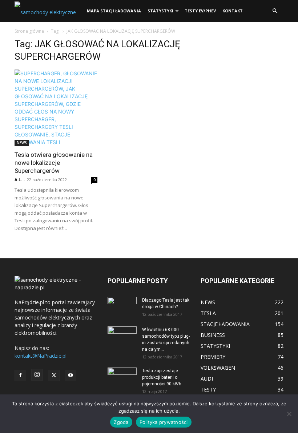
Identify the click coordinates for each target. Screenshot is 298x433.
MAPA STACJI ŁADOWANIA (114, 10)
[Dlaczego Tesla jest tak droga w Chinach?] (122, 307)
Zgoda (121, 422)
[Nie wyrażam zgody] (289, 413)
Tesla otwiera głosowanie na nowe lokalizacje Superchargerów (54, 162)
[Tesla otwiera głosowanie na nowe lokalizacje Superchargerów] (56, 107)
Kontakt (232, 10)
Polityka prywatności (164, 422)
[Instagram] (37, 375)
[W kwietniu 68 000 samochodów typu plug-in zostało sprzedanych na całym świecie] (122, 334)
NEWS (22, 142)
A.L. (18, 179)
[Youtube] (70, 375)
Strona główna (29, 31)
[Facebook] (20, 375)
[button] (274, 11)
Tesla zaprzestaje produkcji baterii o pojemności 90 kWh (161, 377)
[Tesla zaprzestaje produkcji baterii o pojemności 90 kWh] (122, 374)
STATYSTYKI (160, 10)
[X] (54, 375)
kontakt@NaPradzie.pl (41, 355)
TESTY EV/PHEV (200, 10)
